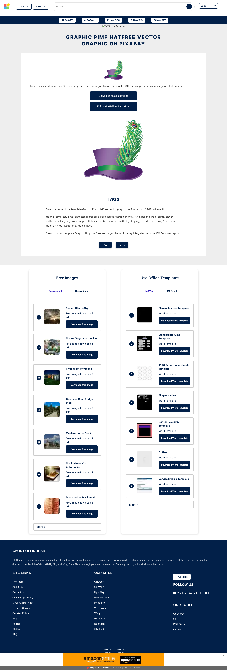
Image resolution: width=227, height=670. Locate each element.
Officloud (99, 629)
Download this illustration (113, 95)
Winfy (97, 613)
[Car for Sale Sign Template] (145, 437)
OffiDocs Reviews (107, 650)
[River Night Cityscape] (53, 384)
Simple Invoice (167, 395)
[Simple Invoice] (145, 408)
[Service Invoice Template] (145, 492)
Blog (14, 618)
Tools (39, 6)
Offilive (177, 629)
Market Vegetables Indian (81, 338)
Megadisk (99, 602)
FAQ (14, 634)
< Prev (105, 245)
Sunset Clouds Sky (77, 308)
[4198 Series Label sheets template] (145, 380)
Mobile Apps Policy (22, 602)
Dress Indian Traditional (80, 497)
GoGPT (177, 619)
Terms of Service (21, 608)
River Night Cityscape (79, 368)
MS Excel (172, 291)
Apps (22, 6)
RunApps (99, 624)
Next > (122, 245)
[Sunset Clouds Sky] (53, 323)
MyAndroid (100, 618)
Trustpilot (181, 577)
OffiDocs (99, 581)
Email (211, 593)
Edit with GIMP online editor (113, 106)
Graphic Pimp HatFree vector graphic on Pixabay (113, 40)
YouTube (182, 593)
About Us (17, 587)
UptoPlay (99, 592)
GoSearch (178, 613)
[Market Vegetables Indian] (53, 353)
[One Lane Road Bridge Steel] (53, 416)
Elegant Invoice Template (174, 308)
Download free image (82, 324)
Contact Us (18, 592)
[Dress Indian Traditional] (53, 512)
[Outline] (145, 465)
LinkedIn (197, 593)
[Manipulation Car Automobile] (53, 480)
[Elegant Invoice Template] (145, 321)
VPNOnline (100, 608)
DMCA (16, 629)
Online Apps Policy (22, 597)
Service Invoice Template (174, 478)
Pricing (16, 624)
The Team (17, 581)
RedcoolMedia (102, 597)
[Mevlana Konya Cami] (53, 448)
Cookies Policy (20, 613)
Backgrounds (56, 291)
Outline (163, 452)
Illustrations (81, 291)
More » (41, 526)
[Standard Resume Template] (145, 350)
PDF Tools (179, 624)
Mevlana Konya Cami (78, 433)
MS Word (150, 291)
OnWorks (99, 587)
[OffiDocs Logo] (7, 7)
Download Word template (174, 320)
